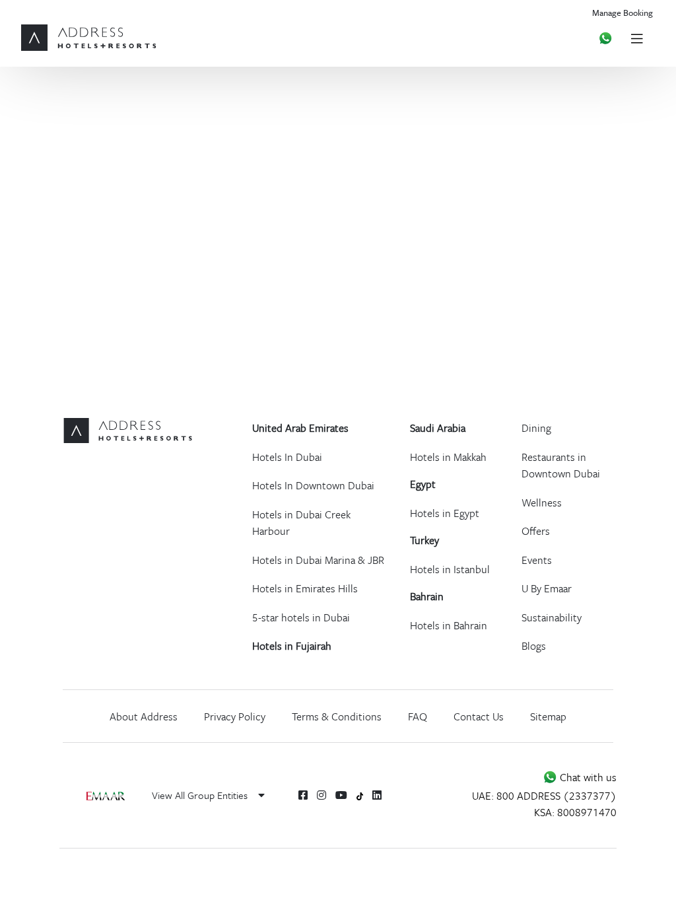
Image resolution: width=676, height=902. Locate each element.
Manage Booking (622, 12)
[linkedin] (377, 795)
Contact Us (479, 716)
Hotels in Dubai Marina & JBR (318, 560)
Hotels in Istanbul (450, 569)
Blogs (534, 646)
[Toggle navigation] (637, 38)
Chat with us (587, 777)
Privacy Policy (234, 716)
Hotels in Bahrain (448, 625)
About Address (144, 716)
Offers (536, 531)
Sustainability (552, 617)
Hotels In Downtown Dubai (313, 485)
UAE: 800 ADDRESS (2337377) (544, 796)
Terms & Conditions (337, 716)
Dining (536, 428)
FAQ (417, 716)
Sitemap (548, 716)
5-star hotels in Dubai (301, 617)
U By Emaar (547, 588)
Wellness (542, 502)
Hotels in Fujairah (291, 646)
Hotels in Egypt (444, 513)
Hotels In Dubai (287, 457)
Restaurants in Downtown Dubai (561, 465)
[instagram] (321, 795)
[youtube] (341, 795)
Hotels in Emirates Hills (305, 588)
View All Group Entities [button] (201, 795)
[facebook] (303, 795)
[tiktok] (360, 795)
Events (537, 560)
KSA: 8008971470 (575, 812)
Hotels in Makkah (448, 457)
